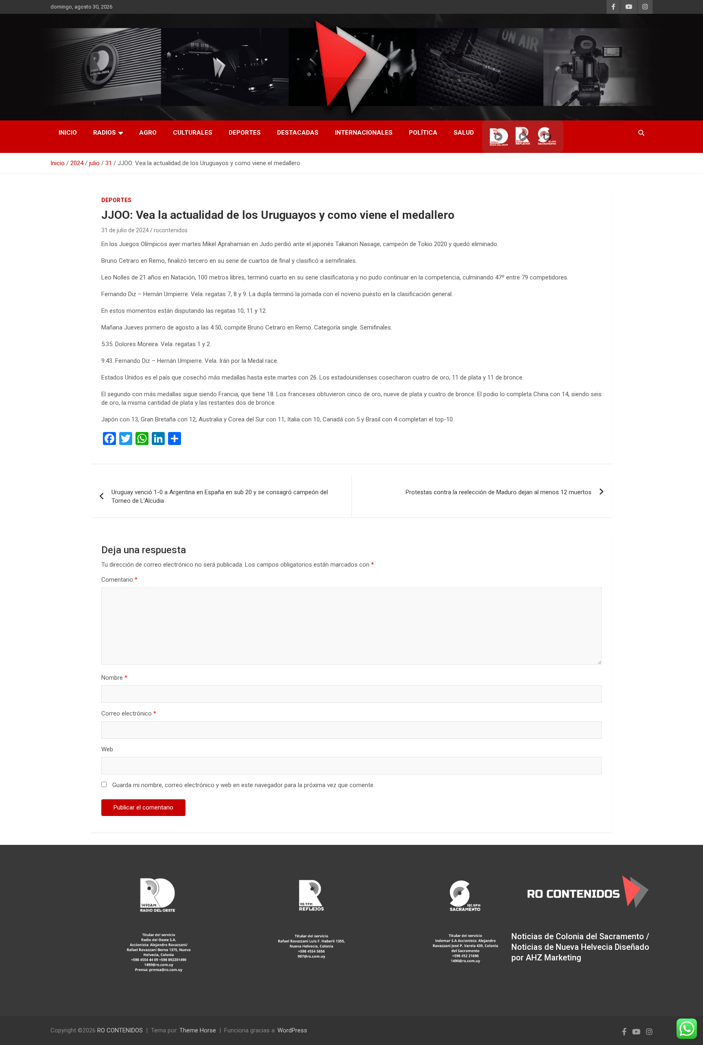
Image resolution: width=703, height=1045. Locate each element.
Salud (464, 132)
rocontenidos (171, 230)
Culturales (192, 132)
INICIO (68, 132)
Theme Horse (197, 1030)
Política (423, 132)
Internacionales (364, 132)
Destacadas (298, 132)
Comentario (119, 579)
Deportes (245, 132)
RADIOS (104, 132)
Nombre (114, 677)
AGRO (148, 132)
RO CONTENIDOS (120, 1030)
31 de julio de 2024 (125, 230)
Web (107, 749)
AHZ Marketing (553, 957)
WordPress (292, 1030)
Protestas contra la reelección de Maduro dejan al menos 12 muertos (499, 492)
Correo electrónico (128, 713)
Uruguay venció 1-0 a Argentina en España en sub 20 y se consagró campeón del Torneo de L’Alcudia (219, 496)
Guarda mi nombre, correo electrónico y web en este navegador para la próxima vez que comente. (243, 785)
